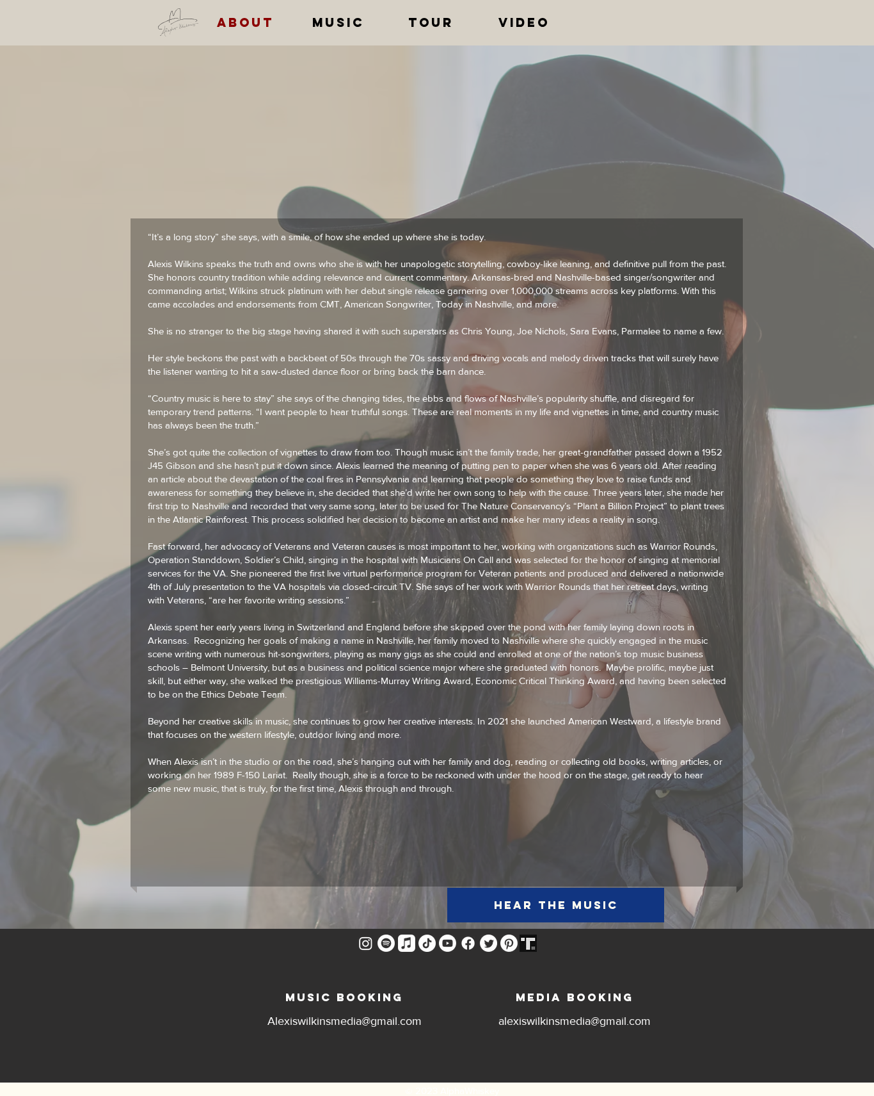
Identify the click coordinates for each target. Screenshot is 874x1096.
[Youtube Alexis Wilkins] (447, 943)
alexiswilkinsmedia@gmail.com (574, 1021)
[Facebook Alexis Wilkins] (468, 943)
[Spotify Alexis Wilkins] (386, 943)
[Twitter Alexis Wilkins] (488, 943)
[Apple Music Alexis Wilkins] (406, 943)
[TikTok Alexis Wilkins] (427, 943)
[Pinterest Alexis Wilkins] (509, 943)
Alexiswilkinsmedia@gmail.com (344, 1021)
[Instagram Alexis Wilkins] (365, 943)
